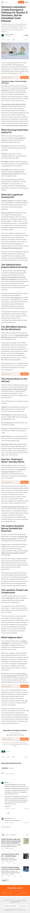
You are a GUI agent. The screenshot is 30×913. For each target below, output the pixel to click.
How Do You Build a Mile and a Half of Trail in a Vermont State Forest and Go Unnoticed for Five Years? (11, 841)
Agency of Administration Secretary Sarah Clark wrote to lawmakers (13, 278)
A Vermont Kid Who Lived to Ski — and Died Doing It (10, 855)
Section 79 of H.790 (6, 213)
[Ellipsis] (28, 782)
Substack (7, 909)
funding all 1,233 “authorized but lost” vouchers (12, 173)
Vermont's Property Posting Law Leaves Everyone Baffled (10, 868)
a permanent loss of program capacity (17, 125)
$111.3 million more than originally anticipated (14, 552)
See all (4, 880)
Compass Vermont (9, 34)
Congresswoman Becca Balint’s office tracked (14, 389)
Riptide (6, 782)
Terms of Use (22, 742)
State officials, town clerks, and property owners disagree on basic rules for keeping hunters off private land (10, 871)
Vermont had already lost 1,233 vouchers (13, 507)
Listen (26, 35)
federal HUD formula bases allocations (13, 471)
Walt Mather (8, 818)
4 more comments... (6, 827)
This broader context (7, 444)
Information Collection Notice (16, 744)
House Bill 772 (10, 598)
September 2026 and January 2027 (12, 248)
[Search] (27, 834)
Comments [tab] (5, 768)
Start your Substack (11, 906)
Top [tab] (3, 835)
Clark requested (15, 298)
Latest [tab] (7, 835)
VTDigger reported (6, 201)
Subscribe (21, 2)
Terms (24, 900)
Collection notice (15, 902)
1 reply (8, 813)
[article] (15, 844)
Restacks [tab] (11, 768)
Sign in (26, 2)
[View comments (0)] (9, 850)
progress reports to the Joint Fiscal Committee (14, 675)
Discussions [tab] (13, 835)
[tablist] (8, 768)
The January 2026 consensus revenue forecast (14, 538)
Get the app (22, 906)
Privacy (20, 900)
